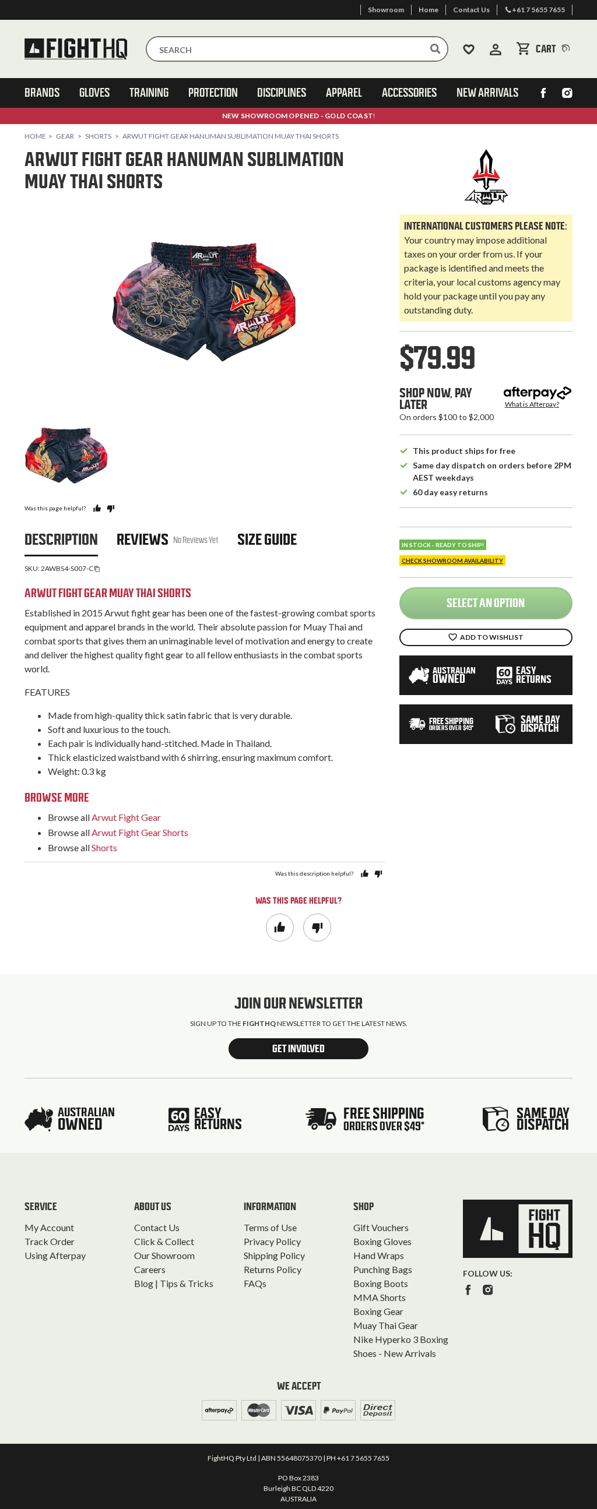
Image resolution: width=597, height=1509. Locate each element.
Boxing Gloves (382, 1241)
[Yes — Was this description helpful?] (364, 873)
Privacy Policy (272, 1241)
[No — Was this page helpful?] (110, 508)
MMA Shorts (379, 1297)
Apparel (344, 92)
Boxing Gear (378, 1311)
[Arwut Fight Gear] (486, 177)
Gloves (94, 92)
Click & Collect (164, 1241)
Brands (41, 92)
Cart (554, 49)
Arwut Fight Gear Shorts (140, 832)
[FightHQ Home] (518, 1228)
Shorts (98, 136)
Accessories (409, 92)
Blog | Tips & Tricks (173, 1283)
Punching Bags (382, 1269)
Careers (150, 1269)
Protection (213, 92)
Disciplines (281, 92)
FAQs (255, 1283)
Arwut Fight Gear (126, 817)
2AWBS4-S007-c (67, 568)
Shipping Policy (274, 1255)
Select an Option (486, 603)
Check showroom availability (452, 560)
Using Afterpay (55, 1255)
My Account (49, 1227)
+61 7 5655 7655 (363, 1458)
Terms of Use (270, 1227)
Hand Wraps (378, 1255)
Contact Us (157, 1227)
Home (35, 136)
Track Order (49, 1241)
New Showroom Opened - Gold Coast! (298, 115)
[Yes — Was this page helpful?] (97, 508)
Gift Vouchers (381, 1227)
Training (148, 92)
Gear (65, 136)
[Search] (435, 49)
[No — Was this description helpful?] (378, 873)
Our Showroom (164, 1255)
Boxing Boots (380, 1283)
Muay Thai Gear (385, 1325)
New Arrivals (487, 92)
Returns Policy (272, 1269)
